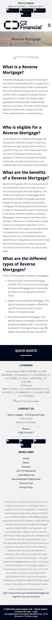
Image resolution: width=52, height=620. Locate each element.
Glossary (26, 466)
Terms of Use (26, 483)
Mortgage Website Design (16, 614)
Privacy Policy (26, 487)
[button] (12, 10)
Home (26, 458)
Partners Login (31, 616)
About (26, 462)
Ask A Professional (26, 470)
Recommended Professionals (26, 479)
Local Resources (26, 474)
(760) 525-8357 (36, 6)
